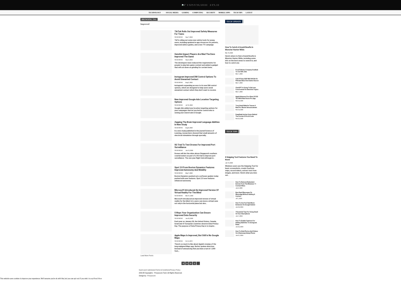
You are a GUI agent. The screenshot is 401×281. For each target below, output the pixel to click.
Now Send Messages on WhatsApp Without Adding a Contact (245, 194)
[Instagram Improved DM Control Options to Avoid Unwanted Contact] (156, 85)
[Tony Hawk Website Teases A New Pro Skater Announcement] (229, 108)
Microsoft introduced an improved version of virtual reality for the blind (196, 191)
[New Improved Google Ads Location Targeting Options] (156, 108)
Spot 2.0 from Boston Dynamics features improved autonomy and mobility (194, 168)
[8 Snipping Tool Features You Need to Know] (241, 145)
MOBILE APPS (224, 12)
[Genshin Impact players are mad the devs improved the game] (156, 63)
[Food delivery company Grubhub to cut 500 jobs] (229, 72)
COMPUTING (197, 12)
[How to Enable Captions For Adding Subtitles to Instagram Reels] (229, 223)
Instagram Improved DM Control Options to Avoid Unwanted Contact (195, 78)
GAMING (185, 12)
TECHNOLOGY (155, 12)
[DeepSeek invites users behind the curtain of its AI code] (229, 117)
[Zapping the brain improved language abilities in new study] (156, 131)
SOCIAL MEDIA (172, 12)
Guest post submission (147, 270)
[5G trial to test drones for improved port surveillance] (156, 153)
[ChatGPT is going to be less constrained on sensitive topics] (229, 90)
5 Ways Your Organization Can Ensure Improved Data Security (192, 213)
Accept (91, 279)
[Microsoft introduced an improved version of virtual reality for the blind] (156, 199)
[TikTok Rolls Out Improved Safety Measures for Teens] (156, 40)
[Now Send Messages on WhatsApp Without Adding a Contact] (229, 195)
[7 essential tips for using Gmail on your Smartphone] (229, 214)
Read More (98, 279)
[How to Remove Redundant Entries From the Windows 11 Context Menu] (229, 184)
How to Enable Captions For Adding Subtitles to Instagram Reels (246, 222)
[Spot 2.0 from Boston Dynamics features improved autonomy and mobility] (156, 176)
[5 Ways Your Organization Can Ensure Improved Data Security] (156, 221)
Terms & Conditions (163, 270)
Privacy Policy (175, 270)
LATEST (249, 12)
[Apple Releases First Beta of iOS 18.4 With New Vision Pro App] (229, 99)
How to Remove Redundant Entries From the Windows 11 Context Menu (245, 184)
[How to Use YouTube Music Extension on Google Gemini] (229, 205)
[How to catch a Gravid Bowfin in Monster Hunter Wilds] (241, 35)
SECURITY (210, 12)
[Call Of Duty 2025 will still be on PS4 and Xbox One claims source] (229, 81)
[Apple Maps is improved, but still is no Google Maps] (156, 244)
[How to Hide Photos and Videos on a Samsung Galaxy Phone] (229, 233)
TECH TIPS (237, 12)
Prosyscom (151, 276)
